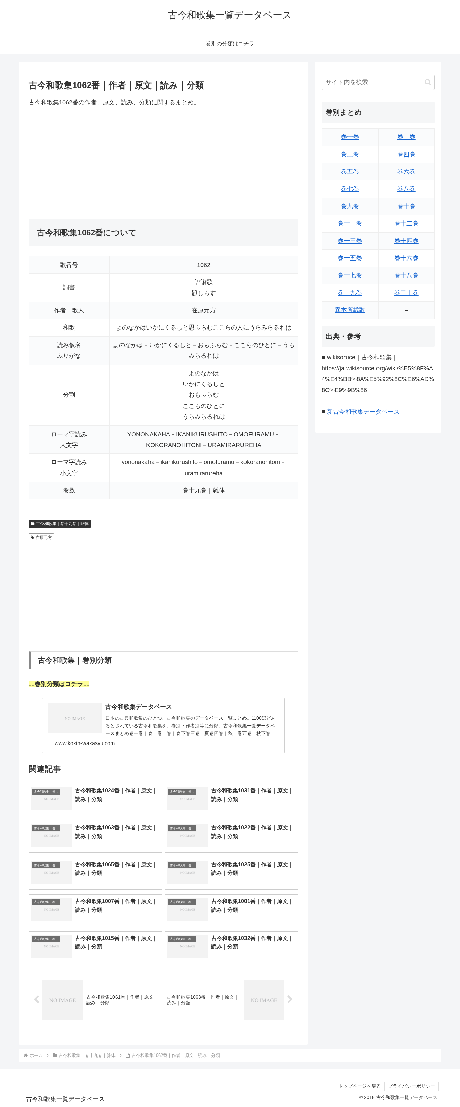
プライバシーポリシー (411, 1086)
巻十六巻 (406, 258)
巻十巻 (406, 206)
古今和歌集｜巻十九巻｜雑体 (62, 523)
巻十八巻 (406, 275)
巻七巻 (350, 188)
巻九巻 (350, 206)
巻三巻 (350, 154)
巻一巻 (350, 137)
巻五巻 (350, 171)
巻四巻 (406, 154)
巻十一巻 (350, 223)
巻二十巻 (406, 292)
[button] (428, 82)
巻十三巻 (350, 241)
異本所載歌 (350, 310)
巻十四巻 (406, 241)
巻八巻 (406, 188)
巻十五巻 (350, 258)
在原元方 (44, 537)
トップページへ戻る (359, 1086)
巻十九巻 (350, 292)
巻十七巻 (350, 275)
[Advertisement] (163, 163)
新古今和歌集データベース (363, 411)
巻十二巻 (406, 223)
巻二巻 (406, 137)
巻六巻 (406, 171)
